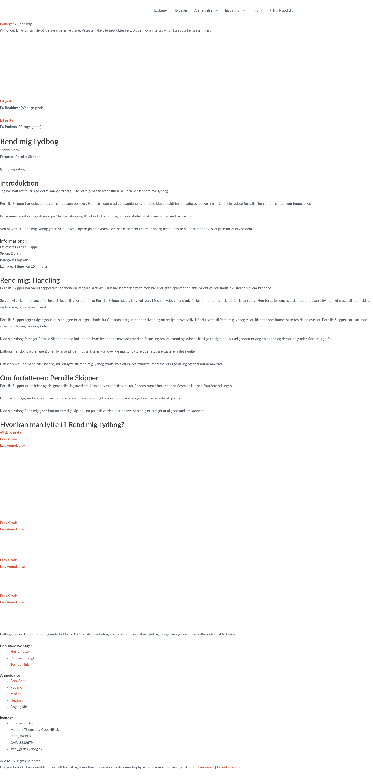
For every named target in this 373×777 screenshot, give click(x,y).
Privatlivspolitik (228, 767)
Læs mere (205, 767)
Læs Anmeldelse (12, 445)
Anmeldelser (204, 10)
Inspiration (233, 10)
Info (255, 10)
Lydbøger (161, 10)
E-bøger (181, 10)
